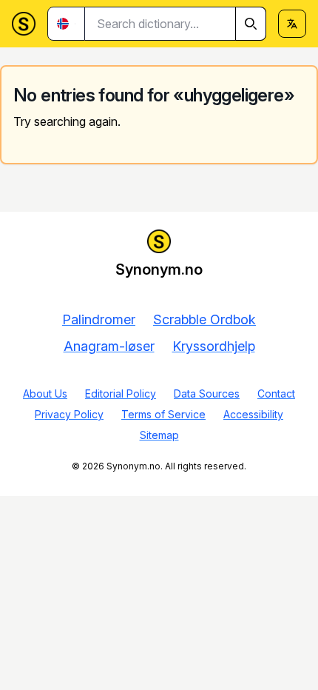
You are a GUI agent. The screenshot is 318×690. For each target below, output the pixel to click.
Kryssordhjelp (213, 346)
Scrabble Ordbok (204, 319)
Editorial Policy (120, 393)
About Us (45, 393)
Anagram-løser (109, 346)
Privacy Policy (69, 414)
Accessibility (253, 414)
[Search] (250, 24)
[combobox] (175, 24)
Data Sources (207, 393)
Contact (276, 393)
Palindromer (98, 319)
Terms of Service (163, 414)
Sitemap (159, 435)
